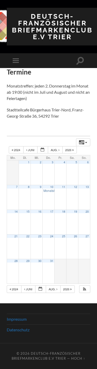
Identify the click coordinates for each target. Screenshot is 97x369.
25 (63, 236)
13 (87, 187)
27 (87, 236)
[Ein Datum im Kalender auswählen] (42, 150)
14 (16, 211)
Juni (31, 150)
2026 (68, 150)
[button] (84, 289)
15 (27, 211)
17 (51, 211)
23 (39, 236)
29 (27, 261)
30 (39, 261)
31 (51, 261)
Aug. (54, 150)
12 (75, 187)
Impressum (17, 319)
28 (16, 261)
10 (51, 187)
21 (16, 236)
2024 (17, 150)
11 (63, 187)
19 (75, 211)
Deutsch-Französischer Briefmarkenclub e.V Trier (52, 26)
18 (63, 211)
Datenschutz (18, 329)
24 (51, 236)
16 (39, 211)
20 (87, 211)
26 (75, 236)
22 (27, 236)
